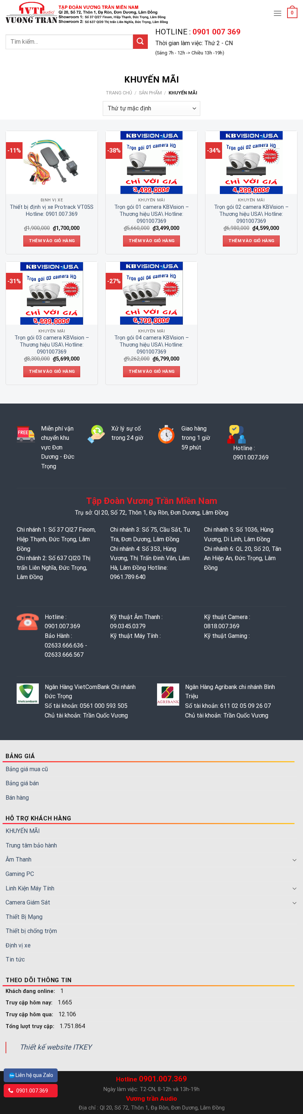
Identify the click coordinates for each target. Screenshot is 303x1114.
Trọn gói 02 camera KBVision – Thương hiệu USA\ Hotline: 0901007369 (251, 214)
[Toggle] (294, 859)
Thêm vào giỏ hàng (52, 240)
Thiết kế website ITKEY (56, 1047)
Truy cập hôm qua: (30, 1014)
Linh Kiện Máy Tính (30, 888)
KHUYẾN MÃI (23, 830)
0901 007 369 (216, 31)
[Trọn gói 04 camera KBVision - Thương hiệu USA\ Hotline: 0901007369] (151, 293)
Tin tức (15, 959)
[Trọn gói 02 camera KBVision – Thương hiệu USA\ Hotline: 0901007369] (251, 162)
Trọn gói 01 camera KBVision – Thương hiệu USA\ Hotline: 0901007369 (151, 214)
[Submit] (140, 41)
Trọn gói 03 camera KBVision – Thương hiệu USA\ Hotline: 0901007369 (51, 345)
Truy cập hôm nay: (30, 1003)
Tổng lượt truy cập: (31, 1026)
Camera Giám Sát (28, 902)
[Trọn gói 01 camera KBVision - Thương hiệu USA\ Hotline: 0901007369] (151, 162)
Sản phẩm (150, 93)
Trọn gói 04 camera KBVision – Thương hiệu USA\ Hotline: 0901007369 (151, 345)
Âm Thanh (18, 859)
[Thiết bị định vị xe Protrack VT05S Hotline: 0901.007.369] (51, 162)
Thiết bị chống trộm (31, 930)
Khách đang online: (31, 991)
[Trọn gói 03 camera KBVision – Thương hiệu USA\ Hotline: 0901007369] (51, 293)
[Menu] (277, 13)
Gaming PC (20, 873)
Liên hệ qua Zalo (34, 1075)
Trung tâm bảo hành (31, 845)
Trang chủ (119, 93)
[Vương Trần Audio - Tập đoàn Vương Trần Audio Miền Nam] (88, 13)
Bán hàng (17, 797)
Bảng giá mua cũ (27, 769)
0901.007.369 (31, 1091)
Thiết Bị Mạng (24, 916)
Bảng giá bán (22, 783)
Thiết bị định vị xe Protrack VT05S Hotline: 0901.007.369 (51, 210)
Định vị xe (18, 945)
